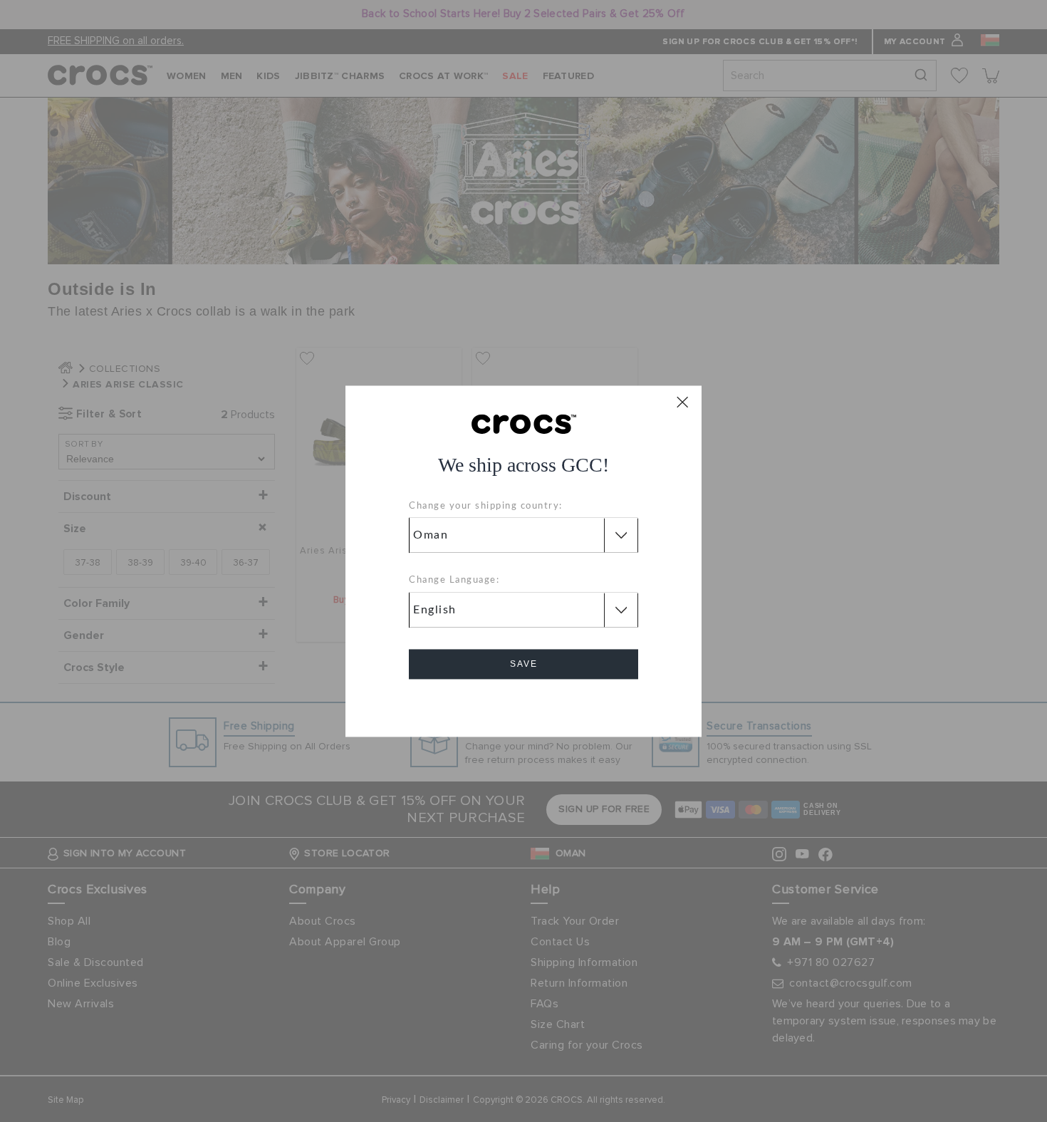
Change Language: (454, 581)
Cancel (524, 704)
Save (524, 664)
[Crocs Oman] (524, 423)
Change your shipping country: (486, 506)
